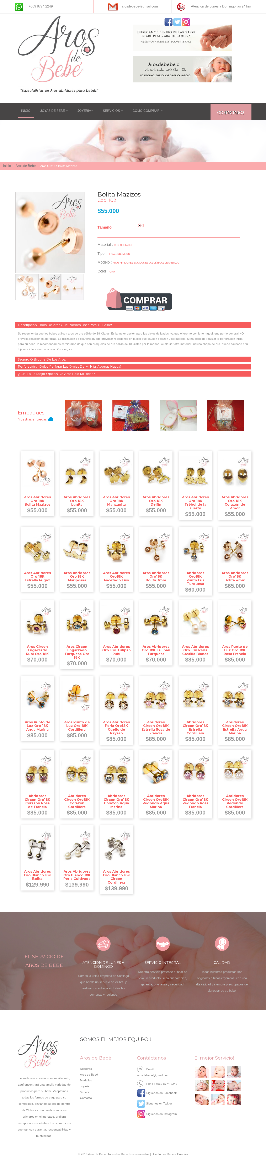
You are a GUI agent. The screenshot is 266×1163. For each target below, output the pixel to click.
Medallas (86, 1080)
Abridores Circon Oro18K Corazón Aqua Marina (116, 801)
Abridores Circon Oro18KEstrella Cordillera (195, 727)
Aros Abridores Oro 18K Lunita (77, 500)
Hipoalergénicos (119, 254)
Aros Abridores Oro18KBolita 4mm (235, 576)
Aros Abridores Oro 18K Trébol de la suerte (195, 502)
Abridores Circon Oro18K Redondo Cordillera (235, 801)
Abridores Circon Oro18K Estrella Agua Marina (235, 727)
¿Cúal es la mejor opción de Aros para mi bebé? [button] (56, 374)
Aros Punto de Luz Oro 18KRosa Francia (235, 650)
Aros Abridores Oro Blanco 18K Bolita (37, 875)
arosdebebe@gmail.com (153, 1075)
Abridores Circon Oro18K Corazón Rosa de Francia (37, 801)
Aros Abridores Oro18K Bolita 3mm (156, 576)
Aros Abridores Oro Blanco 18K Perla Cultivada (77, 875)
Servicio (85, 1092)
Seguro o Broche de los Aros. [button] (42, 359)
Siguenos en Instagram (161, 1114)
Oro (112, 271)
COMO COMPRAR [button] (146, 110)
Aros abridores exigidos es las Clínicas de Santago (146, 262)
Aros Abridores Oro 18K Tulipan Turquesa (156, 650)
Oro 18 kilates (123, 245)
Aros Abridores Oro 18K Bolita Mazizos (37, 500)
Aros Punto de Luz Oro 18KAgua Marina (37, 725)
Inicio (7, 166)
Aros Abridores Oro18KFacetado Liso (116, 576)
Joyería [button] (84, 110)
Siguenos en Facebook (161, 1093)
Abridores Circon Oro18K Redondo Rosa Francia (195, 801)
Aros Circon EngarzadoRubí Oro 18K (37, 650)
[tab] (133, 325)
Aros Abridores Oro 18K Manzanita (116, 500)
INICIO (26, 110)
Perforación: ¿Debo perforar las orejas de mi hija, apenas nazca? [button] (70, 366)
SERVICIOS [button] (112, 110)
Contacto (86, 1098)
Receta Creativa (177, 1154)
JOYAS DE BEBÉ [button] (53, 110)
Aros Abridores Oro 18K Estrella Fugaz (37, 576)
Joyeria (85, 1086)
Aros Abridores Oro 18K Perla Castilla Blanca (195, 650)
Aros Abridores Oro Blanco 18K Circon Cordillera (116, 876)
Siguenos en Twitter (158, 1103)
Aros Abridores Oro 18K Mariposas (77, 576)
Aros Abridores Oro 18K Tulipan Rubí (116, 650)
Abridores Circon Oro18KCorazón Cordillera (77, 801)
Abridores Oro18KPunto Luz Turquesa (195, 578)
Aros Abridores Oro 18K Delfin (156, 500)
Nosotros (86, 1068)
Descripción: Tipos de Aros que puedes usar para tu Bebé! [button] (65, 325)
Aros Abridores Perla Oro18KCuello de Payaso (116, 727)
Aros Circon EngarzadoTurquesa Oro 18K (76, 652)
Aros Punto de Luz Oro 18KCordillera (77, 725)
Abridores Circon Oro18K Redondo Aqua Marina (156, 801)
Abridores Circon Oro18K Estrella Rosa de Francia (156, 727)
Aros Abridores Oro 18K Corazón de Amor (235, 502)
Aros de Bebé (26, 166)
